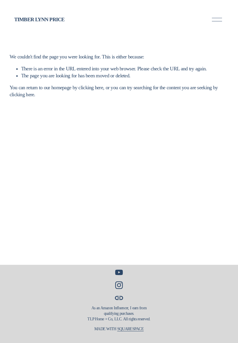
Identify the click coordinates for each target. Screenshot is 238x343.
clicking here (90, 87)
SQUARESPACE (130, 328)
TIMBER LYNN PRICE (39, 19)
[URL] (119, 298)
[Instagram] (119, 285)
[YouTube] (119, 272)
